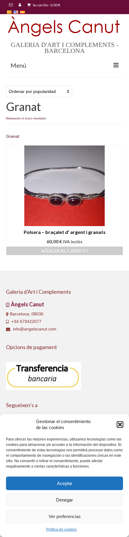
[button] (120, 425)
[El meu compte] (20, 5)
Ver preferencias (65, 516)
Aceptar (64, 483)
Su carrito (46, 5)
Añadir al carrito (64, 250)
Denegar (64, 499)
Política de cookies (61, 529)
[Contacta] (11, 5)
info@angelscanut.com (34, 329)
